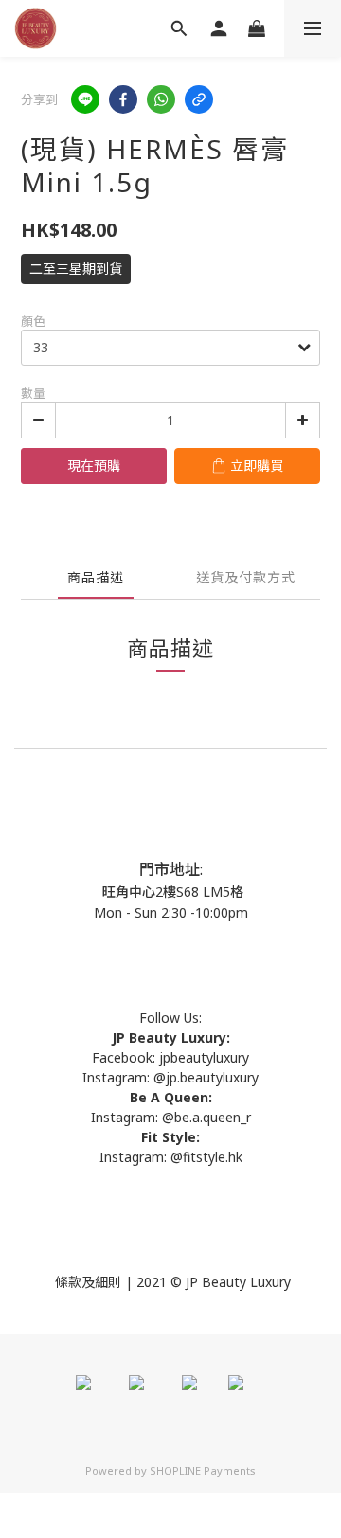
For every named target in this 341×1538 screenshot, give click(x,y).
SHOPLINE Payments (203, 1470)
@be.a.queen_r (206, 1117)
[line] (85, 99)
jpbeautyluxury (202, 1057)
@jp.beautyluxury (206, 1077)
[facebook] (123, 99)
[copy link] (199, 99)
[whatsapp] (161, 99)
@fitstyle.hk (206, 1157)
